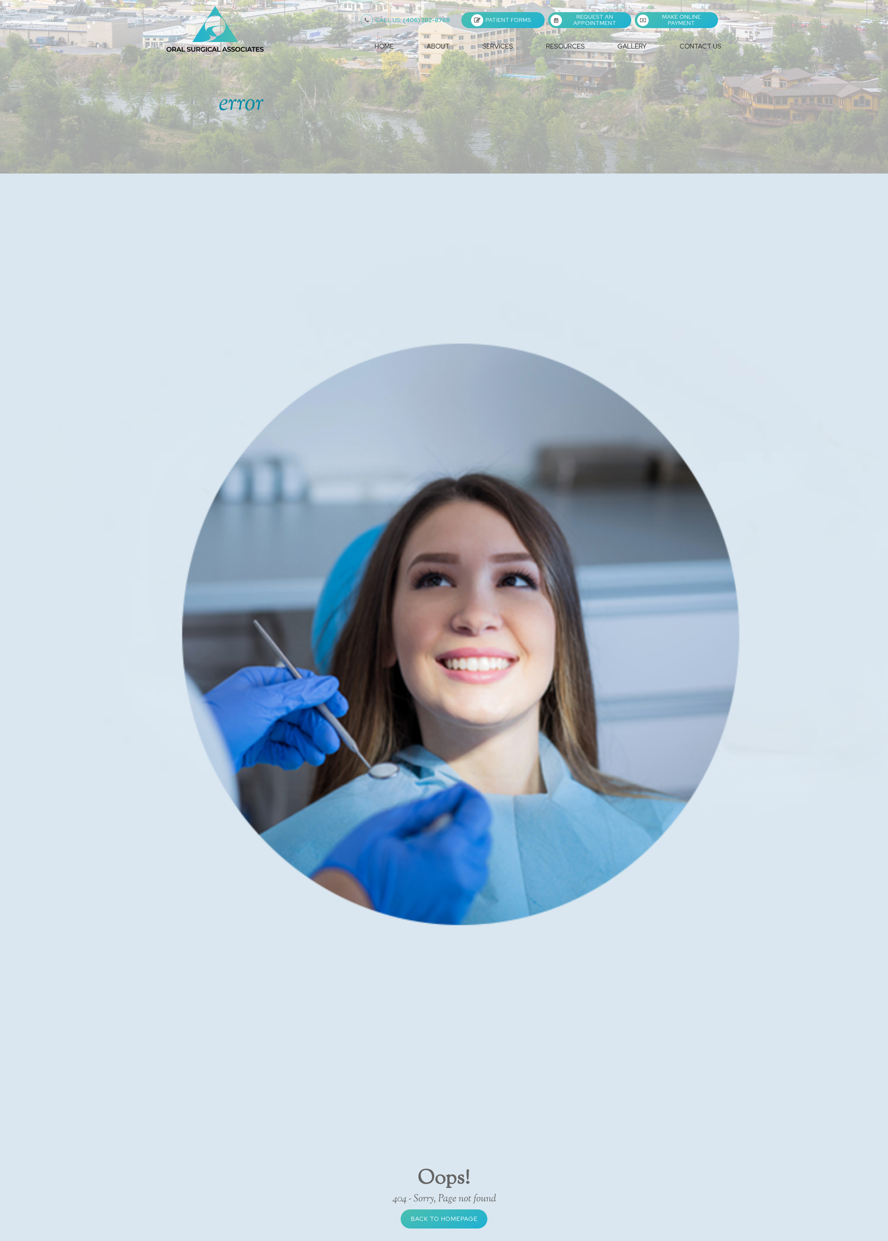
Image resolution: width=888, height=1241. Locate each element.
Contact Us (701, 46)
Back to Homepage (444, 1219)
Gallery (632, 46)
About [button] (438, 46)
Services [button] (497, 46)
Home (384, 46)
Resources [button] (565, 46)
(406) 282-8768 (412, 20)
